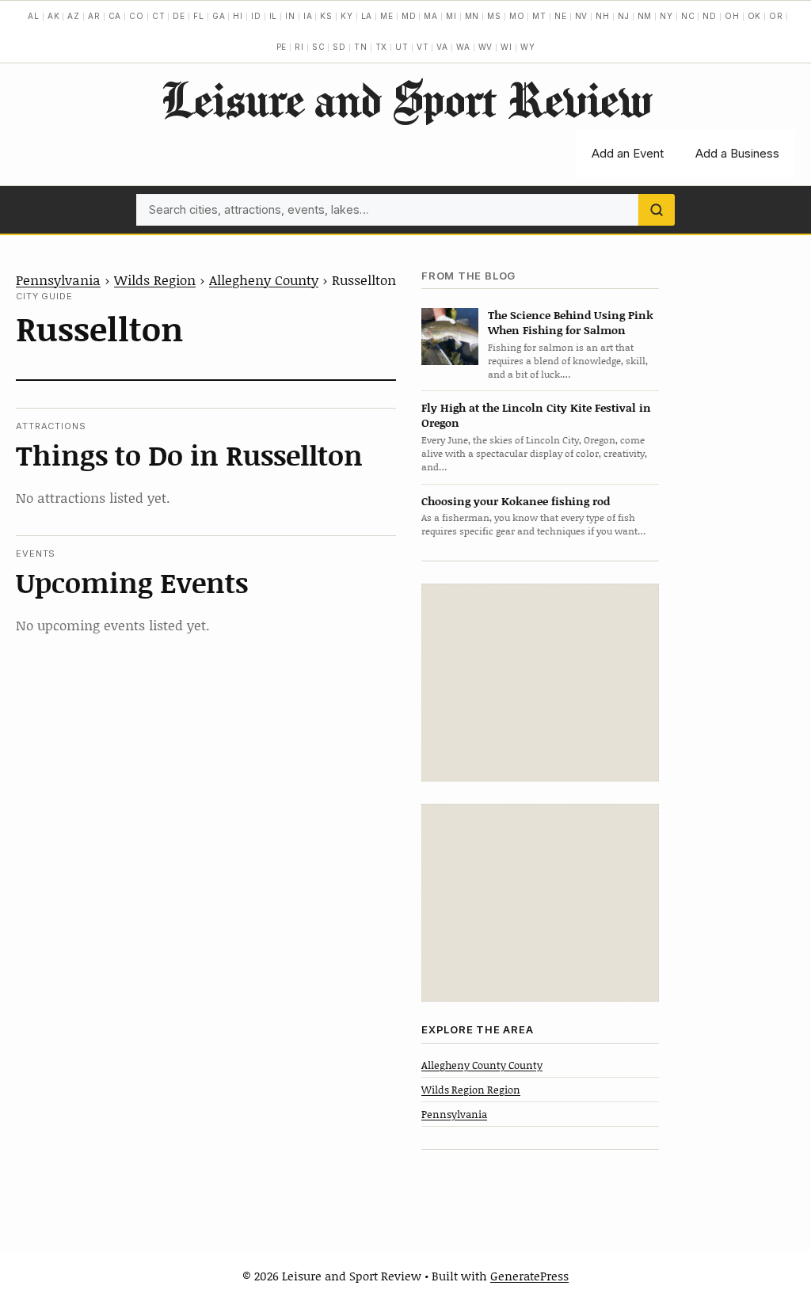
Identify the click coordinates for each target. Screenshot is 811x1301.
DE (179, 16)
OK (755, 16)
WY (527, 46)
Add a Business (737, 153)
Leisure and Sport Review (406, 99)
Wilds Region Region (470, 1089)
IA (308, 16)
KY (347, 16)
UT (402, 46)
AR (94, 16)
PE (281, 46)
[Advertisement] (540, 683)
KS (326, 16)
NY (666, 16)
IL (273, 16)
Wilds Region (155, 279)
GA (219, 16)
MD (409, 16)
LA (367, 16)
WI (506, 46)
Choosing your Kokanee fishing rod (515, 501)
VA (442, 46)
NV (581, 16)
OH (732, 16)
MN (472, 16)
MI (451, 16)
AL (34, 16)
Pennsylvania (58, 279)
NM (645, 16)
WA (463, 46)
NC (688, 16)
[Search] (656, 210)
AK (54, 16)
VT (423, 46)
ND (709, 16)
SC (319, 46)
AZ (73, 16)
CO (136, 16)
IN (290, 16)
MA (431, 16)
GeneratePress (529, 1275)
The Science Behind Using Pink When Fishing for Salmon (570, 322)
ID (256, 16)
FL (198, 16)
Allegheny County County (482, 1065)
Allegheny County (263, 279)
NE (560, 16)
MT (539, 16)
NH (603, 16)
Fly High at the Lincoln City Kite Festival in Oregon (536, 415)
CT (159, 16)
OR (776, 16)
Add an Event (628, 153)
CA (115, 16)
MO (517, 16)
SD (339, 46)
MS (494, 16)
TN (360, 46)
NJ (624, 16)
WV (485, 46)
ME (387, 16)
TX (381, 46)
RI (299, 46)
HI (238, 16)
